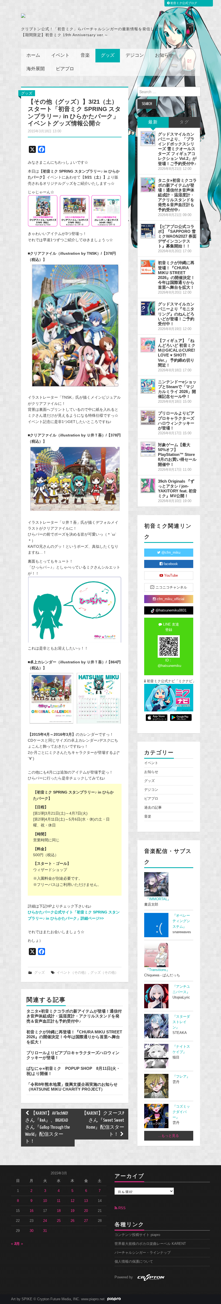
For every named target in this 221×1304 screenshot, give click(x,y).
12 (72, 1201)
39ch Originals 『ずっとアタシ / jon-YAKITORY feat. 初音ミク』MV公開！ (177, 488)
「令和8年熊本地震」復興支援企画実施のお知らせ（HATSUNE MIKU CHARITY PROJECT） (72, 1086)
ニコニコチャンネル (170, 587)
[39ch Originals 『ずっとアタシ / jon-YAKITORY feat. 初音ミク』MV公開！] (148, 485)
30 (31, 1231)
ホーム (33, 55)
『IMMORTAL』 (158, 899)
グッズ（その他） (104, 972)
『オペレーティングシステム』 (181, 921)
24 (45, 1221)
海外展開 (35, 69)
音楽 (85, 55)
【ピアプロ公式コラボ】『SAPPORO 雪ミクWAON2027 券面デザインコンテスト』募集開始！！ (177, 236)
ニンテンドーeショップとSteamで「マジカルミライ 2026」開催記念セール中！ (177, 389)
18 (59, 1211)
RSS (121, 1208)
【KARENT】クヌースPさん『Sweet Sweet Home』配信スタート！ (103, 1124)
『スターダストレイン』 (181, 1022)
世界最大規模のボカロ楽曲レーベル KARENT (150, 1244)
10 (45, 1201)
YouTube (170, 575)
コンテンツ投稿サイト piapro (137, 1235)
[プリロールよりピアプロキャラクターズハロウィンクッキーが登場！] (148, 417)
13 (86, 1201)
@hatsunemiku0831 (170, 610)
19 (72, 1211)
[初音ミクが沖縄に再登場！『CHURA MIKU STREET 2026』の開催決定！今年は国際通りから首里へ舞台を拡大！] (148, 267)
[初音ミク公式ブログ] (61, 16)
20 (86, 1211)
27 (86, 1221)
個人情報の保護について (134, 1261)
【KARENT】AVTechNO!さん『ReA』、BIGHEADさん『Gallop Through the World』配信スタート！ (47, 1127)
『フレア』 (181, 1076)
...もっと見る (168, 1136)
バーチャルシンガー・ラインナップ (143, 1253)
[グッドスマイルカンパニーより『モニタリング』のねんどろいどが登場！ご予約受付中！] (148, 308)
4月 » (19, 1244)
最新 (153, 122)
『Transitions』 (158, 970)
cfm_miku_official (170, 599)
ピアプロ (65, 69)
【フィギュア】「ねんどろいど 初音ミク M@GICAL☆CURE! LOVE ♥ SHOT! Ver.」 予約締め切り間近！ (176, 352)
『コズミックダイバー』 (181, 1112)
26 (72, 1221)
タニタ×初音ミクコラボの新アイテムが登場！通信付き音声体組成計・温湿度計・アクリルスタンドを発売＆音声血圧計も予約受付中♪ (74, 1016)
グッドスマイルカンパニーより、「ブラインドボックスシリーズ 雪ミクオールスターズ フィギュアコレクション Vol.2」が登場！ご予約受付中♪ (177, 149)
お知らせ (164, 55)
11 (58, 1201)
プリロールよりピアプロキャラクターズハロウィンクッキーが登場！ (176, 420)
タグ (184, 122)
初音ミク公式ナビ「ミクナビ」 (169, 681)
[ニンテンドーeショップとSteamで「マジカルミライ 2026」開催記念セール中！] (148, 386)
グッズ (108, 55)
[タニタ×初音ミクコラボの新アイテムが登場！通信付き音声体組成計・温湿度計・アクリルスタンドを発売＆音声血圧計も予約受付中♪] (148, 184)
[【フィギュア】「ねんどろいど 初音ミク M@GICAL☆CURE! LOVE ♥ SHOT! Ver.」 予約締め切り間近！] (148, 345)
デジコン (135, 55)
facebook (170, 564)
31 (45, 1231)
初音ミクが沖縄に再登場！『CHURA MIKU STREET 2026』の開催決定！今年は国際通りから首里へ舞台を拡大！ (74, 1037)
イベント (60, 55)
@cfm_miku (170, 552)
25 (59, 1221)
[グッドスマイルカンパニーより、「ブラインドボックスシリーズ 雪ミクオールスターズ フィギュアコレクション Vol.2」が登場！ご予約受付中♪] (148, 138)
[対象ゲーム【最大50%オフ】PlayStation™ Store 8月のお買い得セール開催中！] (148, 449)
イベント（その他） (72, 972)
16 (31, 1211)
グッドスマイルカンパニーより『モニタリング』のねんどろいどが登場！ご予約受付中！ (176, 314)
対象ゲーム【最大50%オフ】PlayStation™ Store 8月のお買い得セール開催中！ (177, 454)
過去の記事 (153, 807)
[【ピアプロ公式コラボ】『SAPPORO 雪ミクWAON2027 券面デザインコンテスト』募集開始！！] (148, 231)
